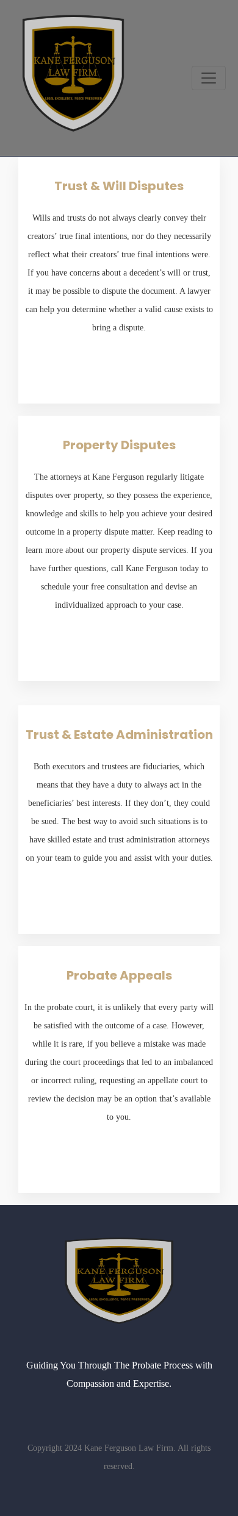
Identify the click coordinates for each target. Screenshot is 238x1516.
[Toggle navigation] (209, 78)
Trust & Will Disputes (119, 185)
